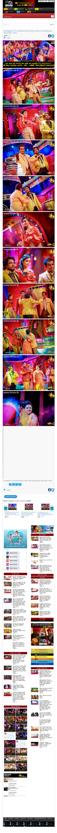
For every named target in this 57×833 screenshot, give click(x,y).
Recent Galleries (15, 706)
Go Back (8, 38)
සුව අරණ (42, 577)
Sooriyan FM (11, 11)
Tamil (46, 1)
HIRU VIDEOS (30, 818)
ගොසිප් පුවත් (15, 574)
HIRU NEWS (11, 818)
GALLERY (17, 818)
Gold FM (30, 9)
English (40, 1)
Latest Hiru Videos (42, 575)
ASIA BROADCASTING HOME (40, 818)
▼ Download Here (12, 783)
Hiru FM (19, 9)
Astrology (23, 818)
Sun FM (40, 9)
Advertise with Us (8, 17)
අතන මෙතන (42, 534)
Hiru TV (9, 9)
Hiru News (51, 1)
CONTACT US (6, 820)
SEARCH (52, 24)
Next (52, 508)
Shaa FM (22, 11)
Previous (5, 508)
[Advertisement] (42, 757)
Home (5, 818)
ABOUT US (50, 818)
